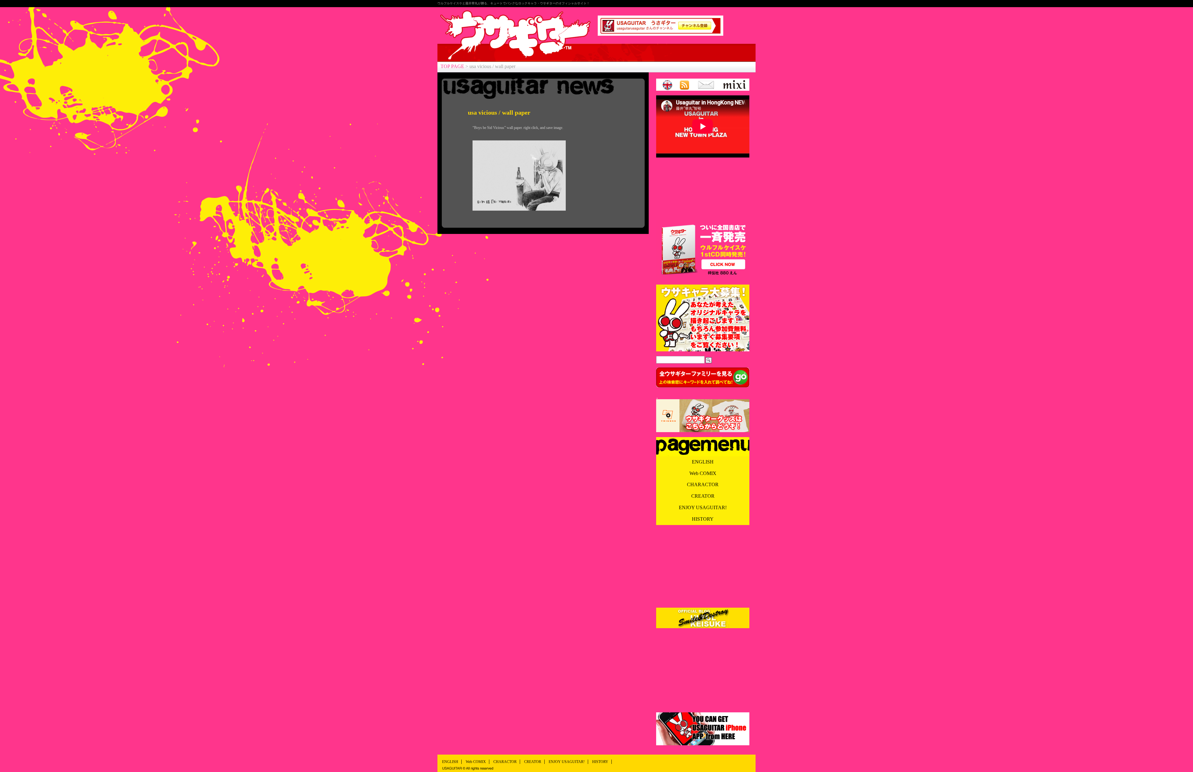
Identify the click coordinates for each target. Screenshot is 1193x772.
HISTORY (703, 519)
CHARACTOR (703, 484)
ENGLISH (703, 461)
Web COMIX (702, 473)
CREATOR (703, 496)
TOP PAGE (452, 66)
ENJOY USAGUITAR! (703, 507)
